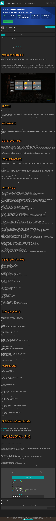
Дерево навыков (17, 51)
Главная (8, 3)
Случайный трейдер (18, 48)
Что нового (19, 3)
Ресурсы (13, 3)
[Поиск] (54, 3)
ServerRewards (4, 428)
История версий (17, 34)
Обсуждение (23, 34)
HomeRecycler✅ (17, 481)
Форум (24, 3)
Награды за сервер (17, 46)
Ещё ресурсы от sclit (16, 480)
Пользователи (31, 3)
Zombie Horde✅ (17, 488)
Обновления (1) (9, 34)
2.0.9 (2, 503)
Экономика (16, 44)
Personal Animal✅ (17, 486)
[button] (22, 3)
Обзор (3, 34)
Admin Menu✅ (17, 484)
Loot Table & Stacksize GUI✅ (19, 490)
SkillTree (3, 430)
